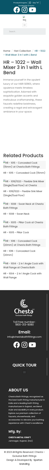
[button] (24, 372)
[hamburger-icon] (24, 25)
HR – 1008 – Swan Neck (16, 213)
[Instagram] (24, 9)
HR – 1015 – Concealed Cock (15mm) (24, 172)
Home (6, 50)
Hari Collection (22, 50)
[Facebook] (16, 9)
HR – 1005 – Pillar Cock (16, 232)
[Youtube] (32, 9)
